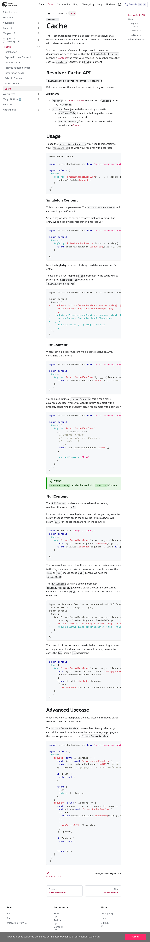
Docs (50, 4)
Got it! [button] (135, 937)
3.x (8, 913)
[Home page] (49, 13)
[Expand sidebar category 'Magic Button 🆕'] (38, 99)
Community (63, 4)
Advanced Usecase (136, 39)
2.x (8, 918)
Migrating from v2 (17, 922)
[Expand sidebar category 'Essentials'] (38, 17)
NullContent (136, 35)
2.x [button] (40, 4)
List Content (136, 30)
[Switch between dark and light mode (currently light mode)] (119, 4)
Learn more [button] (94, 936)
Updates (110, 4)
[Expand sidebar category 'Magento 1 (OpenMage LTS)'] (38, 40)
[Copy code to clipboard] (117, 163)
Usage (131, 19)
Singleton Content (135, 25)
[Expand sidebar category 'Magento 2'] (38, 33)
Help (100, 4)
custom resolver (76, 100)
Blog (75, 4)
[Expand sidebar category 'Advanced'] (38, 22)
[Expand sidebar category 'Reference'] (38, 104)
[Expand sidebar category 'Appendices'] (38, 109)
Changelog (88, 4)
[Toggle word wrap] (112, 163)
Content (62, 58)
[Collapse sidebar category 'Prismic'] (38, 46)
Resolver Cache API (136, 15)
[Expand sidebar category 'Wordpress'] (38, 94)
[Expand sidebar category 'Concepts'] (38, 28)
